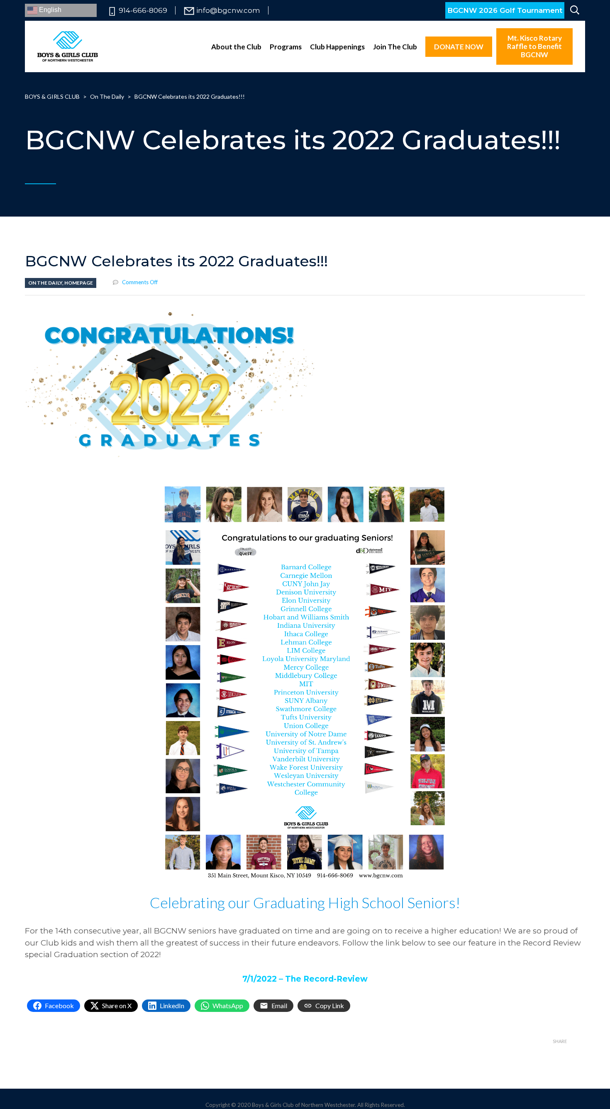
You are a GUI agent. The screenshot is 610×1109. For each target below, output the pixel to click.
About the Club (236, 46)
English (49, 9)
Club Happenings (337, 46)
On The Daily (45, 283)
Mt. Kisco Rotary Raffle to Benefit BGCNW (534, 46)
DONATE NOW (458, 46)
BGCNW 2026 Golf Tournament (504, 10)
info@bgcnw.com (228, 10)
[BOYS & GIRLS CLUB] (67, 46)
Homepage (78, 283)
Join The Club (395, 46)
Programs (286, 46)
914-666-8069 (143, 10)
